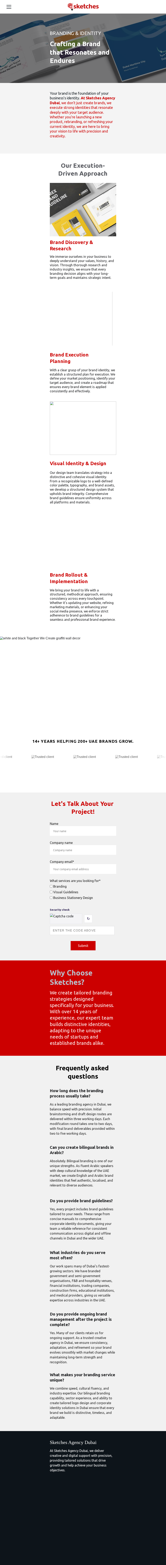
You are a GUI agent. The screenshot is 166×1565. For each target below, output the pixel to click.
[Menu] (8, 7)
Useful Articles (60, 1521)
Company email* (62, 862)
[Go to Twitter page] (70, 1547)
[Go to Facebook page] (52, 1547)
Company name (61, 843)
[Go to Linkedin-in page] (79, 1547)
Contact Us (58, 1528)
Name (54, 823)
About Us (57, 1514)
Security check (60, 909)
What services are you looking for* (75, 881)
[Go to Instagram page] (61, 1547)
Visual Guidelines (65, 892)
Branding (59, 886)
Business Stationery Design (72, 898)
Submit (83, 945)
